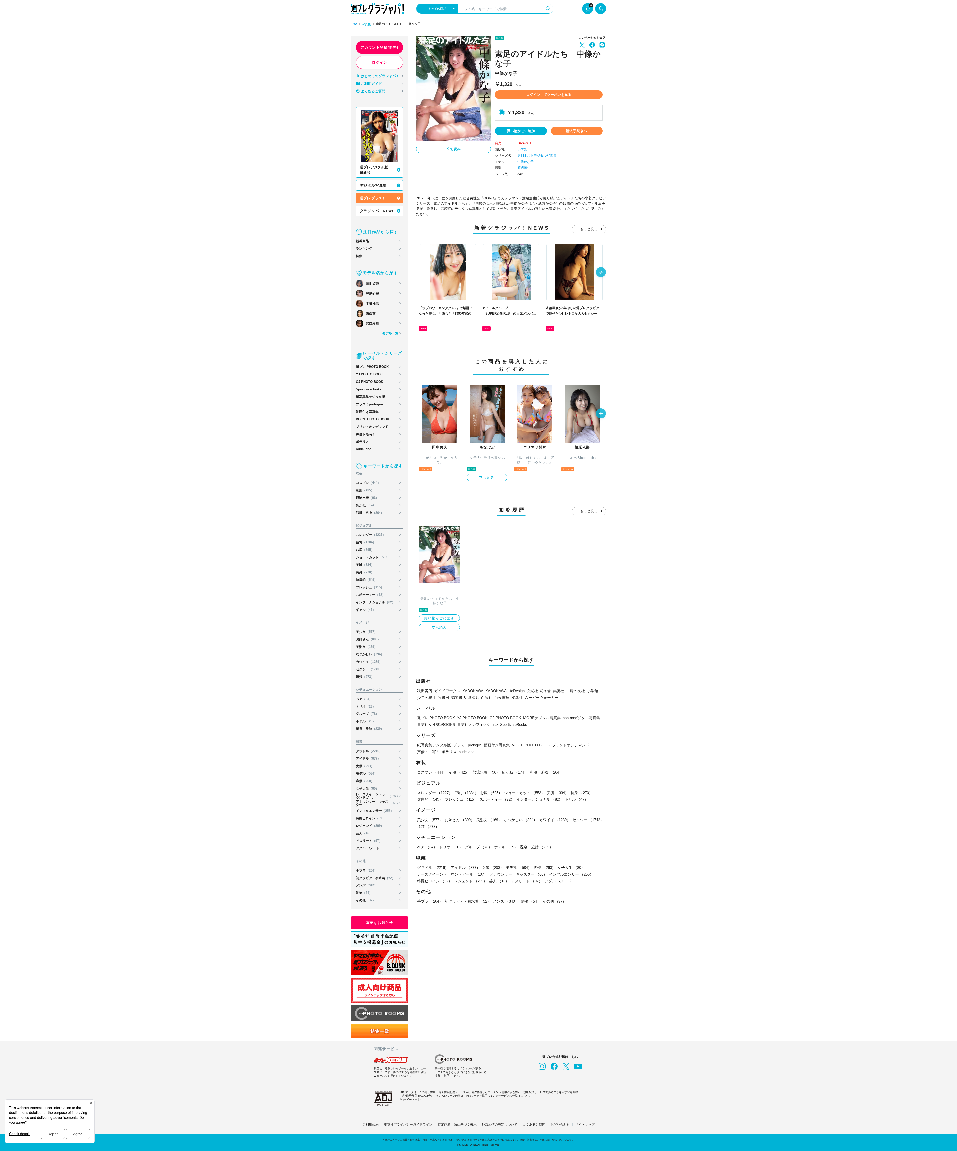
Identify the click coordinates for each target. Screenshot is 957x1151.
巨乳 (366, 542)
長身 (365, 572)
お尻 (365, 550)
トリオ (366, 706)
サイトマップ (585, 1124)
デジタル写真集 (373, 185)
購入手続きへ (576, 131)
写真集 (366, 24)
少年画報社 (426, 697)
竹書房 (443, 697)
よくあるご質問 (373, 91)
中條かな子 (525, 162)
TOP (354, 24)
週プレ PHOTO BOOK (372, 367)
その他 (366, 900)
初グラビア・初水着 (375, 878)
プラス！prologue (369, 404)
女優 (365, 766)
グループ (367, 714)
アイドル (368, 758)
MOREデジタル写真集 (542, 718)
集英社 (558, 691)
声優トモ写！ (365, 434)
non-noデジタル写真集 (581, 718)
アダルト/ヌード (368, 848)
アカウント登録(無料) (379, 47)
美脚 (365, 565)
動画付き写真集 (367, 412)
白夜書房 (501, 697)
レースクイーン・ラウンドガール (377, 795)
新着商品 (362, 241)
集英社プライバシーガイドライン (408, 1124)
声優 (365, 781)
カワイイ (369, 662)
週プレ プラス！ (372, 198)
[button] (601, 273)
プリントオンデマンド (372, 427)
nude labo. (364, 449)
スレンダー (371, 535)
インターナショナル (375, 602)
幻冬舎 (545, 691)
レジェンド (370, 826)
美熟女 (366, 647)
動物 (364, 893)
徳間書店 (458, 697)
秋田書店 (424, 691)
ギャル (366, 610)
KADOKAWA (472, 691)
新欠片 (473, 697)
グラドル (369, 751)
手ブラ (366, 870)
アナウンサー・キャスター (377, 803)
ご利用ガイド (371, 84)
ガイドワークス (447, 691)
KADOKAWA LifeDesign (505, 691)
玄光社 (532, 691)
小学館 (522, 149)
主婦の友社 (575, 691)
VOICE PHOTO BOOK (372, 419)
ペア (364, 699)
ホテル (366, 721)
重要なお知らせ (379, 923)
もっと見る (589, 229)
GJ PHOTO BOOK (369, 382)
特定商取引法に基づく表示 (457, 1124)
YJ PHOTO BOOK (369, 374)
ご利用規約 (370, 1124)
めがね (366, 505)
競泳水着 (367, 498)
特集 (359, 256)
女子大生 (367, 788)
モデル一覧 (390, 333)
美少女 (366, 632)
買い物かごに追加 (521, 131)
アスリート (369, 841)
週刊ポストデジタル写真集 (536, 155)
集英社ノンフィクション (477, 724)
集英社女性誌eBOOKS (436, 724)
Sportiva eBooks (368, 389)
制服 (365, 490)
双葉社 (517, 697)
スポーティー (370, 595)
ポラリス (362, 441)
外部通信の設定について (499, 1124)
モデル (366, 773)
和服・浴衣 (370, 513)
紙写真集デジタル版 (370, 397)
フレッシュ (370, 587)
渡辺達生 (523, 168)
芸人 (364, 833)
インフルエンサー (375, 811)
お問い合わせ (560, 1124)
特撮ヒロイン (370, 818)
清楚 (365, 677)
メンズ (366, 885)
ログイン (379, 62)
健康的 (366, 580)
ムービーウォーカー (541, 697)
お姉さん (368, 639)
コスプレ (368, 483)
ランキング (364, 248)
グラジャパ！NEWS (377, 211)
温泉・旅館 (370, 729)
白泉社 (486, 697)
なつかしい (370, 654)
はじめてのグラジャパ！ (380, 76)
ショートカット (373, 557)
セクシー (369, 669)
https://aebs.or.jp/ (410, 1099)
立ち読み (454, 149)
